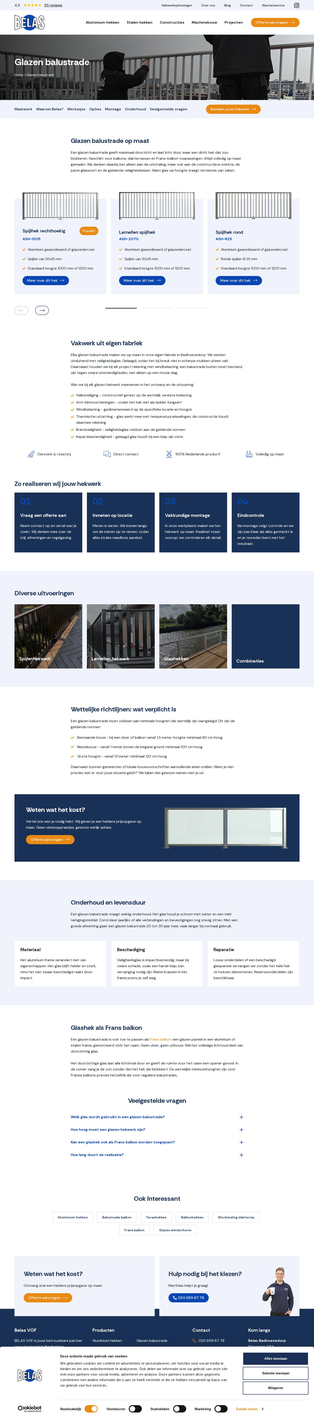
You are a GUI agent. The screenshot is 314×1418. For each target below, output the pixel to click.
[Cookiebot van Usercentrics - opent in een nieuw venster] (30, 1409)
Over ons (208, 5)
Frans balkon (160, 1039)
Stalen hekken (139, 22)
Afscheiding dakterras (236, 1217)
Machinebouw (204, 22)
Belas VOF (25, 1330)
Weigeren (275, 1388)
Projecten (234, 22)
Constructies (172, 22)
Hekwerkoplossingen (177, 5)
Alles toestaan (275, 1358)
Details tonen (246, 1409)
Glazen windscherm (175, 1230)
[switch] (135, 1408)
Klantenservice (273, 5)
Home (18, 75)
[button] (89, 231)
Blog (227, 5)
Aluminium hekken (102, 22)
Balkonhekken (192, 1217)
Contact (246, 5)
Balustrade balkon (116, 1217)
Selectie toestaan (275, 1373)
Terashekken (156, 1217)
